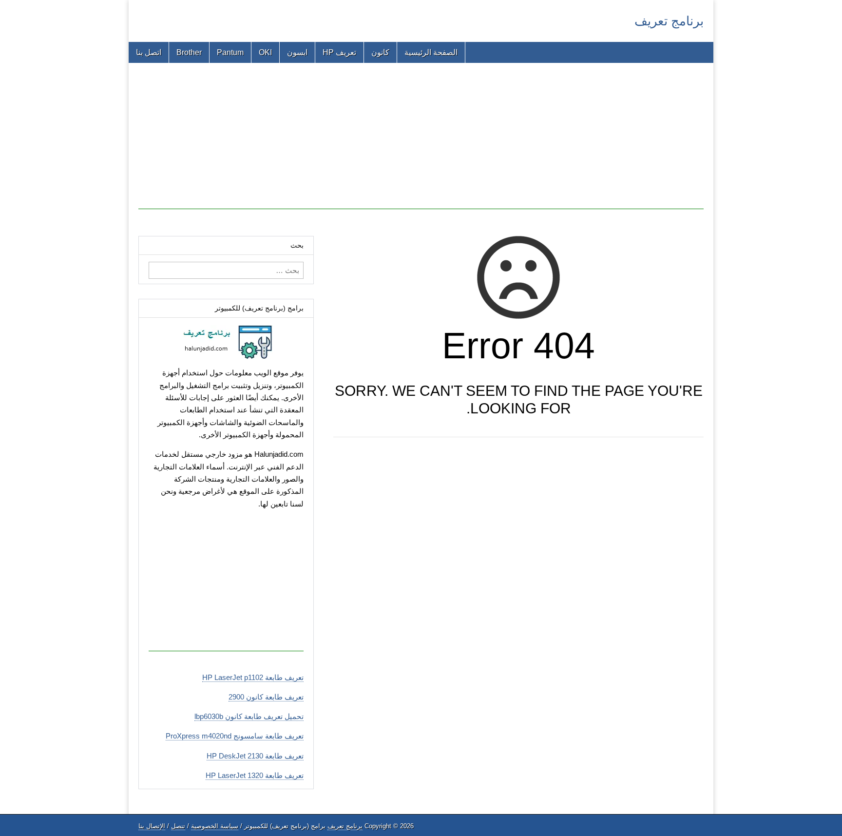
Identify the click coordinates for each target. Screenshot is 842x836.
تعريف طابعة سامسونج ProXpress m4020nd (235, 736)
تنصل (178, 826)
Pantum (230, 52)
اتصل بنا (148, 52)
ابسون (297, 52)
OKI (265, 52)
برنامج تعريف (669, 21)
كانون (380, 52)
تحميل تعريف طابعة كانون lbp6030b (249, 716)
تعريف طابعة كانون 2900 (266, 697)
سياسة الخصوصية (214, 826)
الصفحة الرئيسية (431, 52)
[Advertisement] (421, 141)
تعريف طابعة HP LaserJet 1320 (255, 775)
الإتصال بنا (151, 826)
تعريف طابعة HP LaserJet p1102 (253, 677)
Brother (189, 52)
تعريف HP (339, 52)
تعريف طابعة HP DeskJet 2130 (255, 756)
